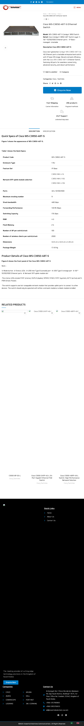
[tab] (34, 130)
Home (45, 14)
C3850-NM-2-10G (58, 178)
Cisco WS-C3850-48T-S (59, 59)
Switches (61, 79)
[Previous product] (44, 19)
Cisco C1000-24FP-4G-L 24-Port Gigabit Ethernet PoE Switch (42, 478)
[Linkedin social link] (39, 2)
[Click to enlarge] (5, 48)
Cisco (59, 14)
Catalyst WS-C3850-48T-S (69, 52)
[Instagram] (62, 715)
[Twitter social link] (33, 2)
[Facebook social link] (31, 2)
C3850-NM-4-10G (58, 183)
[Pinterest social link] (36, 2)
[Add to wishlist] (25, 313)
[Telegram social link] (41, 2)
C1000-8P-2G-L (15, 475)
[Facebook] (58, 715)
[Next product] (48, 19)
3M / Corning (52, 14)
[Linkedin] (66, 715)
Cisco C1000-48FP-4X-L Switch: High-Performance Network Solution (69, 478)
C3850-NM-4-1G (58, 174)
